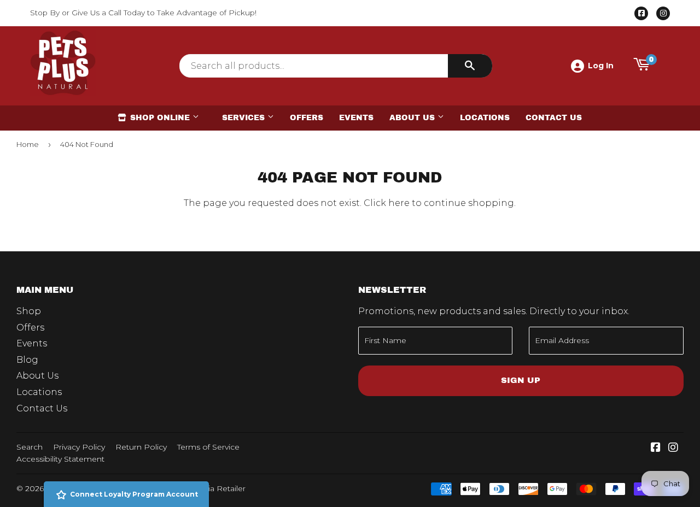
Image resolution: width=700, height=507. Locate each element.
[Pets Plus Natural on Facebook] (656, 448)
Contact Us (554, 118)
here (399, 203)
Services (244, 118)
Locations (485, 118)
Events (356, 118)
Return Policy (141, 447)
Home (27, 144)
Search (29, 447)
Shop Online (159, 118)
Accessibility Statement (60, 459)
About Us (413, 118)
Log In (601, 65)
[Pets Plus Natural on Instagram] (673, 448)
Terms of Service (208, 447)
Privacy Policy (79, 447)
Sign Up (520, 380)
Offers (306, 118)
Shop (28, 311)
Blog (27, 360)
